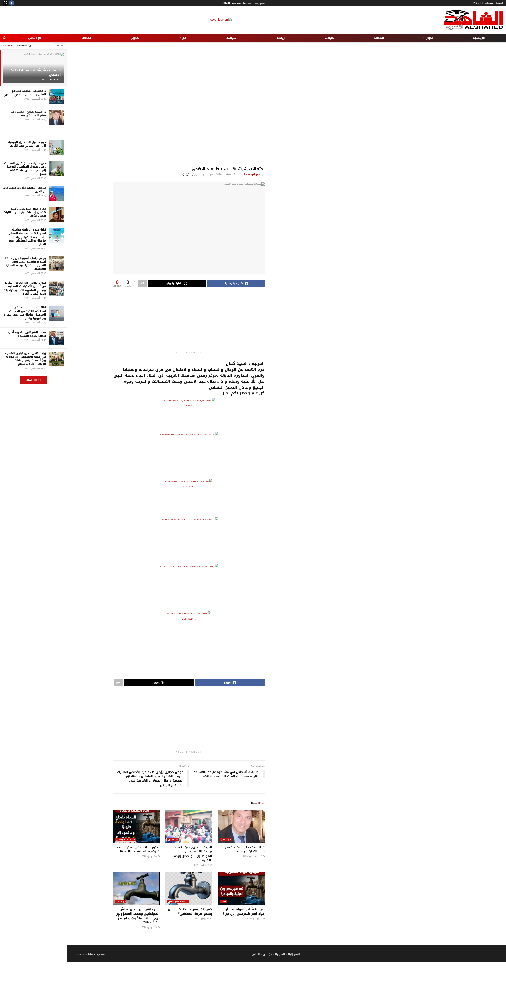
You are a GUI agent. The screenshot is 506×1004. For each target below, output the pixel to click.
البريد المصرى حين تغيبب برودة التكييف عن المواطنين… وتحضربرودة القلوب (193, 853)
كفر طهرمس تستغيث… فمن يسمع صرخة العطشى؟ (190, 911)
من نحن (236, 3)
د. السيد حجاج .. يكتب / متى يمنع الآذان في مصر (27, 113)
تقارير (135, 38)
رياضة (281, 38)
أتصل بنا (247, 3)
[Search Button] (4, 38)
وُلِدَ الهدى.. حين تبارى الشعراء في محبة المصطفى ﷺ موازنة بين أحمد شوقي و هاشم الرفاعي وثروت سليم (25, 359)
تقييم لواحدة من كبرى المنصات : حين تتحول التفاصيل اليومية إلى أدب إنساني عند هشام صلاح (25, 168)
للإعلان (226, 3)
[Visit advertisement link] (33, 132)
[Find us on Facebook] (11, 3)
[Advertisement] (188, 104)
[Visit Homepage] (473, 20)
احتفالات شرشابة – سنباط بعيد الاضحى (36, 72)
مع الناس (35, 38)
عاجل (223, 901)
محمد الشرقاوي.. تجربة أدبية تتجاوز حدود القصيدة (27, 334)
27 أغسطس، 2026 (252, 856)
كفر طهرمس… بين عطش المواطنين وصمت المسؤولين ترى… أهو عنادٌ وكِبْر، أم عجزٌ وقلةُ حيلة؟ (137, 915)
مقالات (86, 38)
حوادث (329, 38)
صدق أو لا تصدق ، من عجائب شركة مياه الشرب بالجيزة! (138, 849)
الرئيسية (479, 38)
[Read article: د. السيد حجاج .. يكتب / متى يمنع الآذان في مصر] (241, 826)
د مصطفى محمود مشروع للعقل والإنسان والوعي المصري (24, 92)
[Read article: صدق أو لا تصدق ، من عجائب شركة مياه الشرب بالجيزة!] (136, 826)
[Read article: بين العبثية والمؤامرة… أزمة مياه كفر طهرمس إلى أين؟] (241, 888)
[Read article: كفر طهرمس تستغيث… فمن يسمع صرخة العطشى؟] (188, 888)
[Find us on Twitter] (5, 3)
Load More (33, 380)
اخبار (429, 38)
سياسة (231, 38)
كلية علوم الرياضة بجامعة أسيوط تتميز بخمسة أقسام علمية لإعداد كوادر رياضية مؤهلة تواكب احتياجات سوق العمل (27, 237)
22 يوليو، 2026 (254, 918)
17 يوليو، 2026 (202, 918)
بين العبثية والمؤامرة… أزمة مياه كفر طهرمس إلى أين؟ (243, 911)
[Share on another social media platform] (142, 283)
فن (184, 38)
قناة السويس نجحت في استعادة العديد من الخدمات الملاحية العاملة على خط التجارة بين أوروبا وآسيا (25, 313)
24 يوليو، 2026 (149, 856)
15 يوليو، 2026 (149, 927)
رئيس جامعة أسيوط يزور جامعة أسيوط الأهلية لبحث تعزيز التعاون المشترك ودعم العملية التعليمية (25, 263)
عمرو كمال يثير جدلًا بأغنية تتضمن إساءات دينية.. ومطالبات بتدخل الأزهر (25, 212)
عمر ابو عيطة (252, 174)
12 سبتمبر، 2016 (225, 174)
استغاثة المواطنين (126, 839)
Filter (58, 46)
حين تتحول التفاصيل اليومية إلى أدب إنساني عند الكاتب (27, 143)
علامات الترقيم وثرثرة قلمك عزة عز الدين (24, 189)
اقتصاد (379, 38)
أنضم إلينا (260, 3)
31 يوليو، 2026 (202, 865)
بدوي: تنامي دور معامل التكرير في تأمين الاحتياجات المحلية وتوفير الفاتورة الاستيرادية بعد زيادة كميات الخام (25, 288)
